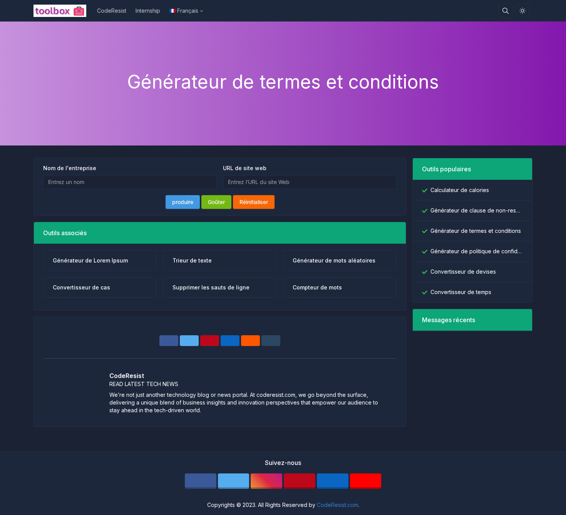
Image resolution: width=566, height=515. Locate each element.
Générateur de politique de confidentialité (476, 251)
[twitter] (234, 481)
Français (187, 10)
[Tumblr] (270, 340)
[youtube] (366, 481)
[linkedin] (332, 481)
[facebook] (200, 481)
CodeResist (111, 10)
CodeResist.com (337, 505)
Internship (148, 10)
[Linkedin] (230, 340)
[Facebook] (168, 340)
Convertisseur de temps (460, 292)
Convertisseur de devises (463, 271)
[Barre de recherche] (505, 11)
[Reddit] (250, 340)
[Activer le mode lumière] (522, 11)
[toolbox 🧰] (62, 11)
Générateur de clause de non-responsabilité (476, 210)
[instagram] (266, 481)
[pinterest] (299, 481)
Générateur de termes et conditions (475, 230)
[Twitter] (189, 340)
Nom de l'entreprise (69, 168)
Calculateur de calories (459, 190)
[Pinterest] (209, 340)
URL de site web (244, 168)
